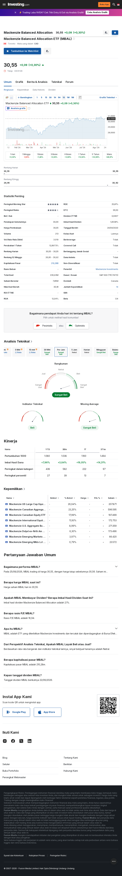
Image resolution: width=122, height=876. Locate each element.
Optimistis (80, 325)
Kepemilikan (23, 90)
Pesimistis (47, 325)
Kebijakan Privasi (37, 855)
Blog (5, 757)
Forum (69, 81)
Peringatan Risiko (58, 855)
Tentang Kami (71, 757)
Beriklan (68, 764)
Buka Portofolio (11, 770)
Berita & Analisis (37, 81)
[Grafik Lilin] (7, 97)
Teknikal (56, 81)
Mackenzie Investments (107, 269)
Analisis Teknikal (17, 341)
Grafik (19, 81)
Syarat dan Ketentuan (14, 855)
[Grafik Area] (11, 97)
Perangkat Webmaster (14, 777)
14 (117, 287)
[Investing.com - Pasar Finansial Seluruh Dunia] (18, 4)
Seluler (6, 764)
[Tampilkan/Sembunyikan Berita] (80, 97)
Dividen (52, 90)
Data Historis (39, 90)
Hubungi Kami (71, 770)
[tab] (18, 352)
